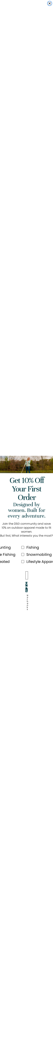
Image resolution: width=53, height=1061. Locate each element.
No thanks (27, 598)
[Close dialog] (49, 3)
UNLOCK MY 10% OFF (26, 587)
